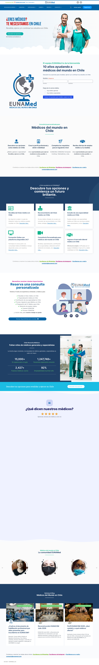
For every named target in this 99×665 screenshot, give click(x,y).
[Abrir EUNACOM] (24, 7)
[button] (2, 567)
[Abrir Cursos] (43, 7)
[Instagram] (81, 2)
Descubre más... (24, 223)
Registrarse (87, 7)
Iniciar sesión (77, 7)
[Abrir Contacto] (61, 7)
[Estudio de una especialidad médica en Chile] (69, 208)
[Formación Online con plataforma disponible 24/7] (11, 233)
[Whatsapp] (78, 2)
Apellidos (70, 83)
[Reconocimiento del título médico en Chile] (40, 208)
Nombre (45, 83)
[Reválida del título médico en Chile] (11, 208)
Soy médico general (52, 90)
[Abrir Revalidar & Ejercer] (15, 7)
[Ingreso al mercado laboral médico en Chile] (69, 235)
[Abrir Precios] (51, 7)
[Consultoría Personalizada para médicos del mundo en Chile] (40, 233)
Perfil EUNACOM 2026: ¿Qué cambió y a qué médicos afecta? (78, 628)
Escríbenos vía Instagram (63, 167)
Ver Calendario (30, 2)
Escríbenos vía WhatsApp (47, 167)
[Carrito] (71, 7)
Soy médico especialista (53, 93)
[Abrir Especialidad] (35, 7)
